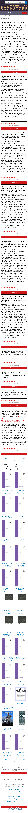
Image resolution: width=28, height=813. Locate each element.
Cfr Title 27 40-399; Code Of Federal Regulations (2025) (7, 589)
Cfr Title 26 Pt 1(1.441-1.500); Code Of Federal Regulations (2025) (20, 589)
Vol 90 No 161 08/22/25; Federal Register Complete (20, 612)
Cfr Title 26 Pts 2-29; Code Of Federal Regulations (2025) (21, 565)
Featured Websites (14, 801)
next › (23, 458)
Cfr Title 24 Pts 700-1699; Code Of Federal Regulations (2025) (7, 659)
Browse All (7, 16)
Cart (24, 13)
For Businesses (14, 796)
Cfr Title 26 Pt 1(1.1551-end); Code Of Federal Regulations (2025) (7, 541)
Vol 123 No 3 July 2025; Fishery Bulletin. (20, 728)
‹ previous (15, 458)
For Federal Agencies (14, 799)
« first (7, 458)
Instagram (14, 809)
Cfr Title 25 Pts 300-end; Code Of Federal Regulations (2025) (21, 683)
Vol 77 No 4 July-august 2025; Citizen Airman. (7, 730)
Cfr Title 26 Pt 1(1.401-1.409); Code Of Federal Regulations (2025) (7, 565)
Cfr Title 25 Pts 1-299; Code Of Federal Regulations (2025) (7, 683)
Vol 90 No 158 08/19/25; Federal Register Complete (7, 634)
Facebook (9, 809)
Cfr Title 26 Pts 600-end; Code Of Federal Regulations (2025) (21, 492)
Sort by (9, 466)
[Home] (14, 9)
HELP (14, 13)
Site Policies (14, 789)
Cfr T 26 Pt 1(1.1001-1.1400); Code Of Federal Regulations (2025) (7, 492)
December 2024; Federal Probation (20, 704)
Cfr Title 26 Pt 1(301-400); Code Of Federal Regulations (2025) (7, 516)
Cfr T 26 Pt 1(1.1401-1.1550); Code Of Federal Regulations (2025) (21, 516)
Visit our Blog (14, 807)
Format (5, 464)
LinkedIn (21, 809)
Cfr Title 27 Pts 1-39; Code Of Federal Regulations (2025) (21, 541)
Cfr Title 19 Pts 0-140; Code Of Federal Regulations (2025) (7, 754)
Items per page (11, 469)
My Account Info (14, 794)
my (6, 13)
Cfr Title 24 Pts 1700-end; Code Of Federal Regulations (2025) (21, 659)
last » (14, 460)
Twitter (12, 809)
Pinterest (19, 809)
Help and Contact (14, 791)
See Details (14, 773)
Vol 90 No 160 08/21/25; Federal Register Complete (7, 612)
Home (2, 16)
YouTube (16, 809)
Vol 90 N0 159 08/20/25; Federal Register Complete (20, 634)
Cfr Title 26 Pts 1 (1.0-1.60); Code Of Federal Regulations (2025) (7, 707)
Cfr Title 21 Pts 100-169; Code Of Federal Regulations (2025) (21, 754)
